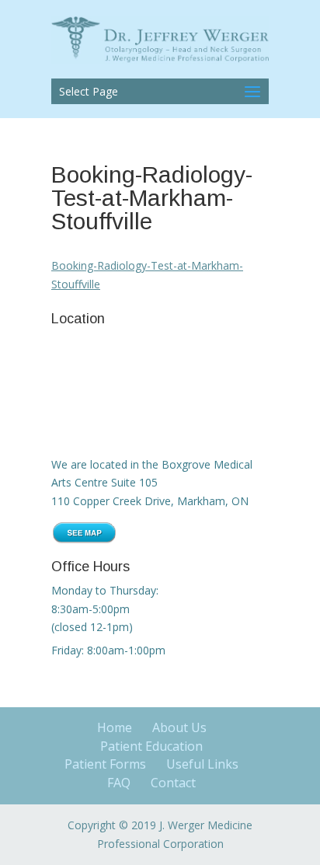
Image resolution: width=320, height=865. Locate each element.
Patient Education (151, 746)
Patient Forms (105, 764)
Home (114, 727)
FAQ (118, 782)
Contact (173, 782)
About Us (179, 727)
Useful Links (202, 764)
